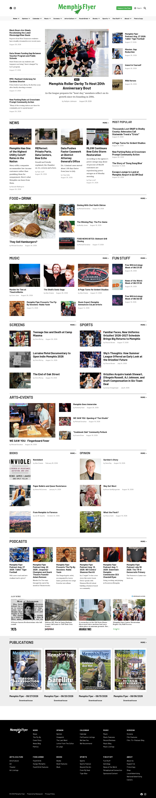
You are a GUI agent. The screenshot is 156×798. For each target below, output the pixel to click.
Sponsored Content (110, 773)
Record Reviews (109, 740)
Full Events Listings (87, 737)
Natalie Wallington (17, 187)
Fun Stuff (116, 18)
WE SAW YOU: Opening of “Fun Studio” (90, 418)
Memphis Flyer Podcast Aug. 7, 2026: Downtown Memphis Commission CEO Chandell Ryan (111, 570)
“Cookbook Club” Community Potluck (90, 432)
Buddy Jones (83, 225)
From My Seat (85, 770)
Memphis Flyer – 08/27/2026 (23, 696)
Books (95, 18)
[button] (27, 615)
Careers (130, 780)
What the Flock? (111, 512)
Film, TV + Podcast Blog (135, 740)
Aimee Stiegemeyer (112, 388)
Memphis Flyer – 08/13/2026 (93, 696)
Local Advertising (133, 773)
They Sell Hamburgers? (23, 241)
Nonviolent (38, 459)
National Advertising (134, 776)
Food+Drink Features (40, 767)
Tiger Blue (83, 773)
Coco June (15, 295)
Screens (56, 18)
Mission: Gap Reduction (131, 50)
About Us (130, 761)
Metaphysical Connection (112, 770)
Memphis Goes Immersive (85, 404)
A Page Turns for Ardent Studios (128, 143)
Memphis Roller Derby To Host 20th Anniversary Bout (77, 85)
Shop (129, 770)
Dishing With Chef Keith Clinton (91, 205)
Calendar (36, 18)
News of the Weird (110, 767)
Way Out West (109, 486)
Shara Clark (109, 516)
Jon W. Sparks (40, 516)
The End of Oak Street (46, 374)
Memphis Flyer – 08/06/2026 (128, 696)
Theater (12, 767)
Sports (105, 18)
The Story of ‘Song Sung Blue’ (127, 163)
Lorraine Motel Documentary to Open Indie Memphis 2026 (52, 354)
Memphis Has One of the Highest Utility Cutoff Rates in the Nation (20, 154)
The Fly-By (37, 737)
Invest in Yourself (133, 65)
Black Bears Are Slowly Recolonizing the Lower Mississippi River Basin (20, 32)
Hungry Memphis (39, 764)
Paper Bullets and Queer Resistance (49, 486)
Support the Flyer (124, 8)
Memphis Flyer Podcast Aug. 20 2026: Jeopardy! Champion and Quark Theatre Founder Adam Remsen (42, 570)
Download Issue (26, 700)
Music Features (109, 737)
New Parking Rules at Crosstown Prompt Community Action (24, 100)
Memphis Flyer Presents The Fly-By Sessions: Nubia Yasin (42, 303)
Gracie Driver (79, 435)
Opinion (25, 18)
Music (46, 18)
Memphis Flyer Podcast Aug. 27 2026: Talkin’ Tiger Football (135, 36)
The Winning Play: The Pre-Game (92, 222)
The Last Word (61, 740)
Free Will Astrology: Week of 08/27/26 (134, 266)
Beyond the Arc (85, 767)
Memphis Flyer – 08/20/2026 (58, 696)
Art (10, 764)
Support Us (131, 764)
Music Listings (108, 747)
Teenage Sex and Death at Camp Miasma (52, 333)
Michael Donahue (17, 245)
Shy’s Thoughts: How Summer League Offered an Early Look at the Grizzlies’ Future (122, 356)
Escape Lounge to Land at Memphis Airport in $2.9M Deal (127, 173)
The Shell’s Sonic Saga (54, 289)
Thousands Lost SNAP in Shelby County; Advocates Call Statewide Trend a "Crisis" (128, 131)
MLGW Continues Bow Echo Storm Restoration (97, 151)
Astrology (106, 764)
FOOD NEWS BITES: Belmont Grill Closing (92, 239)
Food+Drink (83, 18)
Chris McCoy (39, 339)
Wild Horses (130, 80)
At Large (59, 747)
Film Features (132, 737)
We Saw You (84, 740)
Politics (35, 747)
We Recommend (86, 743)
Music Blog (107, 743)
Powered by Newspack (35, 794)
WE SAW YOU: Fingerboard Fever (29, 440)
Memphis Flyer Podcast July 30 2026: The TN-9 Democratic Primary (136, 568)
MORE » (106, 123)
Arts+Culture (69, 18)
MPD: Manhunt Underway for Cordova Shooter (22, 80)
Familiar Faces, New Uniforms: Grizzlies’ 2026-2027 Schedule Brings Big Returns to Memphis (121, 335)
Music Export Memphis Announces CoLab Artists (90, 303)
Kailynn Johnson (70, 101)
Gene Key (108, 463)
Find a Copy (138, 18)
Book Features (61, 764)
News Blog (37, 743)
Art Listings (13, 770)
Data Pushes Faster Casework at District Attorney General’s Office (71, 154)
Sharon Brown (110, 342)
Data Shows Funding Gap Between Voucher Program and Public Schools (25, 55)
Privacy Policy (50, 794)
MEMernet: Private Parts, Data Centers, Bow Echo (43, 153)
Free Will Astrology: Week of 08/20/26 (134, 297)
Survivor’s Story (110, 459)
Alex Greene (50, 293)
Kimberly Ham (80, 407)
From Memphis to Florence (45, 512)
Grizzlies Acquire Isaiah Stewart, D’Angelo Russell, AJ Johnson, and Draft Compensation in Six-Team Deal (124, 379)
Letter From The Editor (65, 743)
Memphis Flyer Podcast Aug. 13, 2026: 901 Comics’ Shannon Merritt (88, 568)
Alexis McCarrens (41, 489)
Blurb (58, 767)
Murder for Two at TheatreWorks (17, 290)
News (15, 18)
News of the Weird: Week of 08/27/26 (134, 281)
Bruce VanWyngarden (112, 489)
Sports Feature (85, 764)
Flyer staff (40, 172)
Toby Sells (66, 175)
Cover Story (37, 740)
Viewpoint (60, 737)
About (127, 18)
